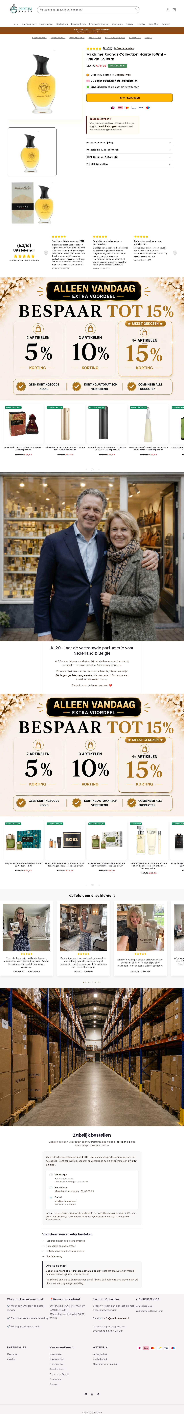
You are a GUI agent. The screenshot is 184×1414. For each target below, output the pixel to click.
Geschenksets (77, 37)
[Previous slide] (46, 253)
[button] (174, 10)
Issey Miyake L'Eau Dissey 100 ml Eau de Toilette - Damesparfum (148, 448)
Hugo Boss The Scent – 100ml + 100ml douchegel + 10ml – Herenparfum (65, 864)
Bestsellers (55, 1354)
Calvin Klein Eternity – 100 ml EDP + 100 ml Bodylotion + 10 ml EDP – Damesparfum (148, 866)
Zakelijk (11, 1359)
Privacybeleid (100, 1354)
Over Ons (12, 1354)
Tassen (148, 37)
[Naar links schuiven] (86, 469)
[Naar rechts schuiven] (99, 469)
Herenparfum (39, 37)
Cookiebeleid (100, 1359)
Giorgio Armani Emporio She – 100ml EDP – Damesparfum (65, 448)
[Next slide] (175, 253)
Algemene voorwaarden (105, 1364)
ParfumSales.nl (95, 1413)
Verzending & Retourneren (149, 1311)
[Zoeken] (136, 9)
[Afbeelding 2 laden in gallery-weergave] (32, 202)
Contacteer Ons (144, 1306)
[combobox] (88, 9)
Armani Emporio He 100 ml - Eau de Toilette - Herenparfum (107, 448)
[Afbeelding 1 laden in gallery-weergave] (32, 152)
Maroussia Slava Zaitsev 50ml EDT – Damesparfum (23, 448)
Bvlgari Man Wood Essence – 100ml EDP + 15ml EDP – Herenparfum (106, 864)
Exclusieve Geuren (115, 37)
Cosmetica (135, 37)
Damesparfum (58, 37)
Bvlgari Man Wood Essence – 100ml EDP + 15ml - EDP (23, 864)
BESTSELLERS (95, 37)
